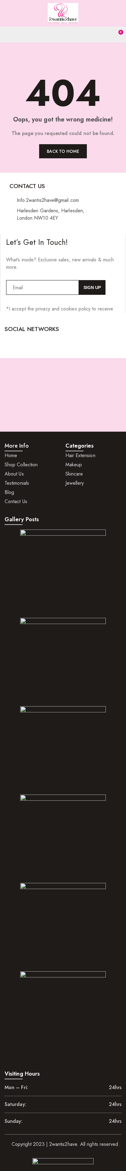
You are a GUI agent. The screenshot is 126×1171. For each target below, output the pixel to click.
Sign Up (92, 287)
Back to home (63, 151)
